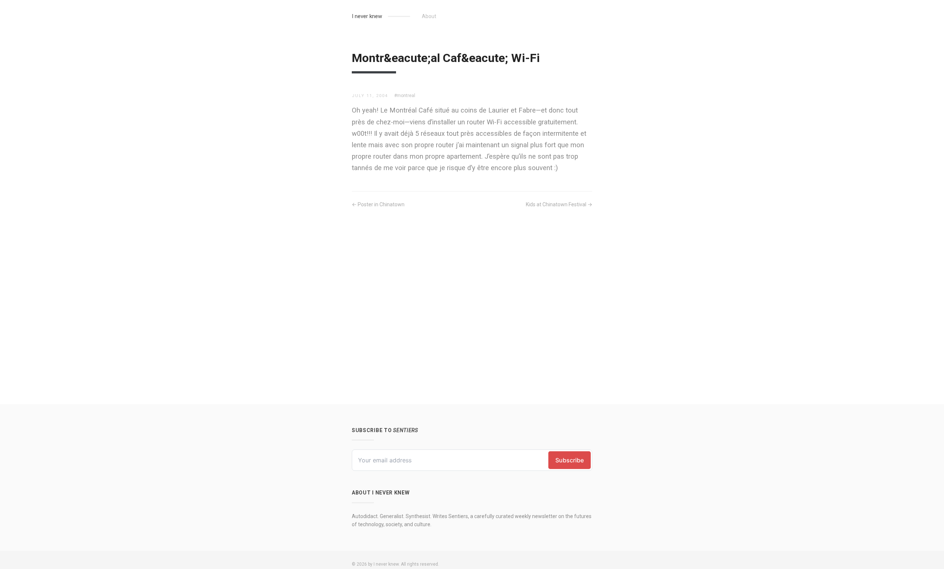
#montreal (404, 95)
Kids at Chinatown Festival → (559, 204)
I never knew (367, 16)
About (429, 16)
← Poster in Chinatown (378, 204)
